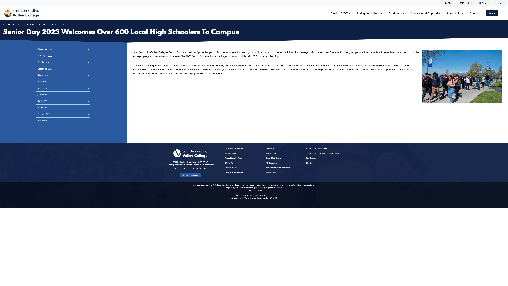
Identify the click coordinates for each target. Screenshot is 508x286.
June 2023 (42, 88)
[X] (180, 169)
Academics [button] (395, 13)
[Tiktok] (201, 169)
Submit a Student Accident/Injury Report (322, 153)
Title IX (309, 163)
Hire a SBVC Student (274, 158)
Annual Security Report (234, 158)
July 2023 (42, 82)
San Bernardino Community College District (197, 165)
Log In (499, 3)
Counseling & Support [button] (424, 13)
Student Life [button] (453, 13)
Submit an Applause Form (316, 149)
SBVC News (13, 25)
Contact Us (270, 149)
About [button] (473, 13)
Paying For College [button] (368, 13)
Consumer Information (234, 173)
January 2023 (43, 121)
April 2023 (42, 101)
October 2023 (44, 62)
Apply (492, 13)
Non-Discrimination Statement (278, 168)
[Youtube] (193, 169)
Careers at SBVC (231, 168)
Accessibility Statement (234, 149)
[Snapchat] (188, 169)
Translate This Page (190, 175)
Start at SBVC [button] (339, 13)
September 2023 (45, 69)
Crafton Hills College (188, 162)
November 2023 (45, 56)
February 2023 (44, 114)
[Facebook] (175, 169)
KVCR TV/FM (203, 162)
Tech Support (311, 158)
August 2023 (43, 75)
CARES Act (229, 163)
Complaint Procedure (254, 190)
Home (5, 25)
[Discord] (205, 169)
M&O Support (271, 163)
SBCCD (175, 162)
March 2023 (43, 108)
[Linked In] (197, 169)
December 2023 (45, 49)
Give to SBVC (271, 153)
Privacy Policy (271, 173)
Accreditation (230, 153)
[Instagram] (184, 169)
